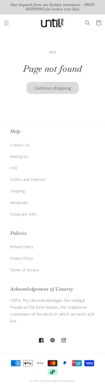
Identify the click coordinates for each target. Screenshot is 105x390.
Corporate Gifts (23, 214)
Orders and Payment (28, 179)
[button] (6, 23)
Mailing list (19, 156)
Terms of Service (24, 270)
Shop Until (46, 381)
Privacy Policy (21, 258)
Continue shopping (52, 88)
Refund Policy (21, 246)
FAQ (13, 168)
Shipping (17, 190)
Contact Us (20, 145)
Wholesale (19, 202)
